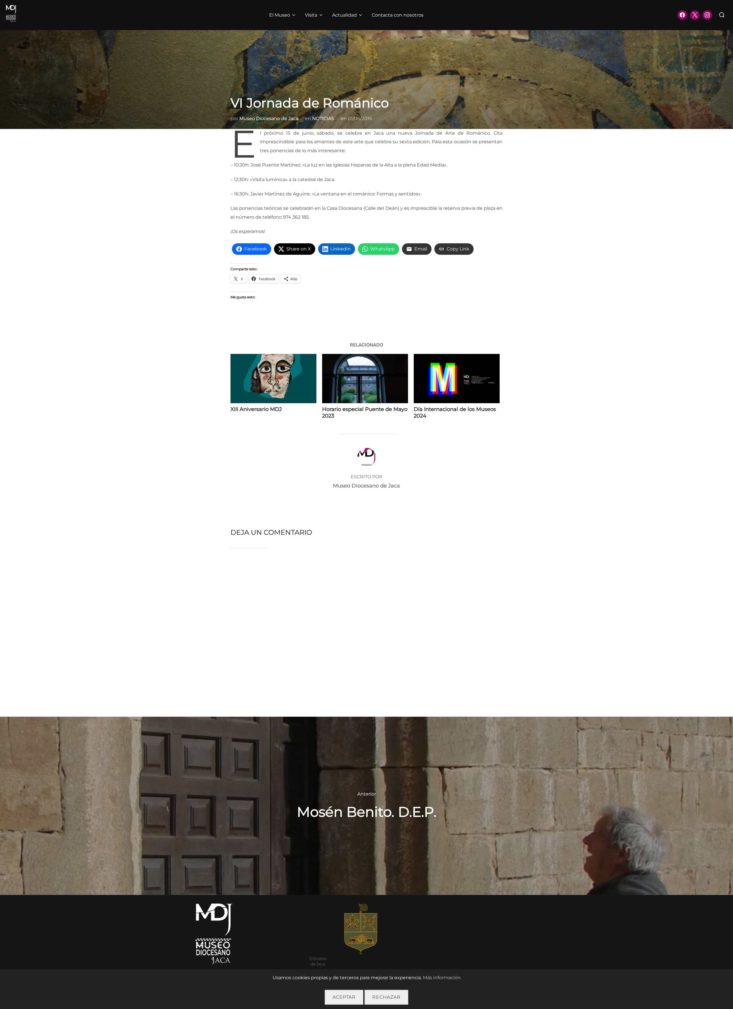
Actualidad (344, 15)
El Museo (279, 15)
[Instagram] (707, 15)
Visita (311, 15)
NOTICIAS (323, 118)
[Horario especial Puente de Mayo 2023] (365, 378)
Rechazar (386, 997)
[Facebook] (682, 15)
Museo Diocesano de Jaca (268, 118)
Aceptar (344, 997)
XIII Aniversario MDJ (256, 409)
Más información (442, 977)
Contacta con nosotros (397, 15)
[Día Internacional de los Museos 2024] (457, 378)
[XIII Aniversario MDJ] (273, 378)
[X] (695, 15)
